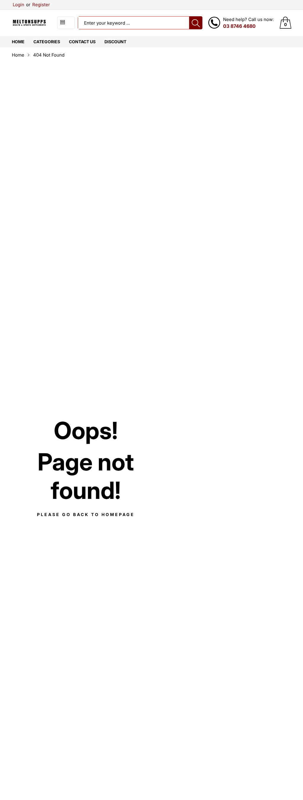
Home (18, 41)
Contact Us (82, 41)
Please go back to (86, 514)
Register (38, 4)
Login (18, 4)
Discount (115, 41)
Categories (46, 41)
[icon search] (195, 22)
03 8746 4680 (239, 26)
